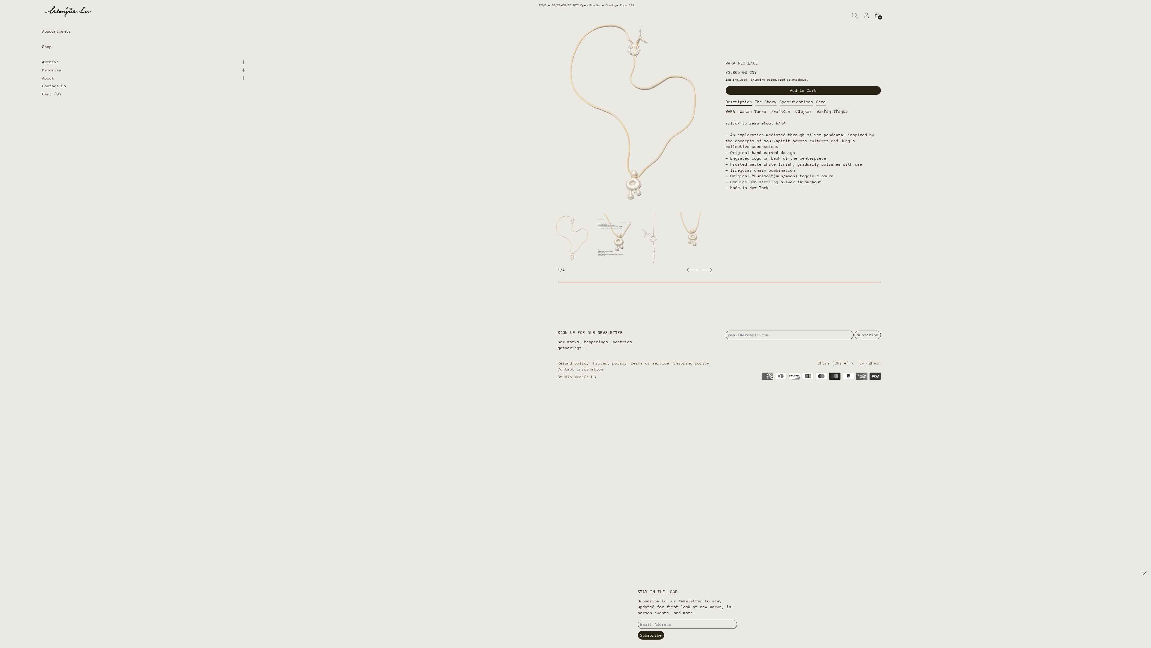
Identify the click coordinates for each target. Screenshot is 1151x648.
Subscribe (868, 335)
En (862, 363)
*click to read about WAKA (756, 123)
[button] (855, 15)
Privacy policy (610, 363)
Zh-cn (875, 363)
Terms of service (650, 363)
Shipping (758, 80)
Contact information (580, 369)
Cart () (51, 94)
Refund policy (573, 363)
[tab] (572, 237)
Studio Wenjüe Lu (577, 377)
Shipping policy (691, 363)
